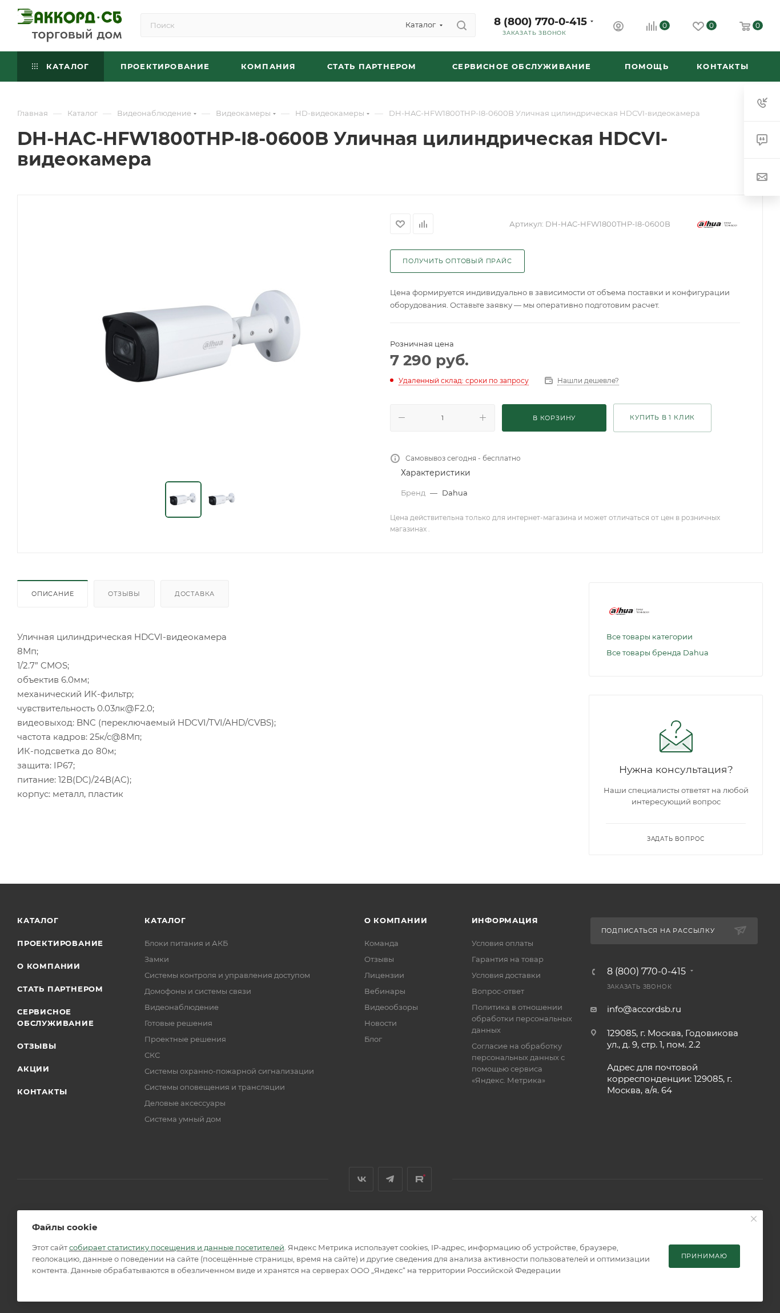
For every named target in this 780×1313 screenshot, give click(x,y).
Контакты (42, 1091)
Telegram (390, 1179)
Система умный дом (182, 1118)
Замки (156, 959)
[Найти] (462, 25)
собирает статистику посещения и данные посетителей (176, 1247)
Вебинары (384, 991)
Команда (381, 943)
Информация (505, 920)
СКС (152, 1055)
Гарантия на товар (508, 959)
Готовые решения (178, 1023)
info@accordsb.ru (644, 1009)
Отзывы (124, 594)
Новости (380, 1023)
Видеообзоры (391, 1007)
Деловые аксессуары (185, 1102)
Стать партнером (60, 988)
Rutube (419, 1179)
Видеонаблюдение (181, 1007)
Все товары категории (649, 636)
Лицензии (384, 975)
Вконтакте (361, 1179)
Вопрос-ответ (498, 991)
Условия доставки (506, 975)
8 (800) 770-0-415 (540, 21)
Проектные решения (185, 1039)
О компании (49, 965)
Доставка (195, 594)
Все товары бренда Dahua (657, 652)
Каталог (38, 920)
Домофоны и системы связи (197, 991)
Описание (52, 594)
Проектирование (60, 943)
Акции (33, 1068)
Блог (373, 1039)
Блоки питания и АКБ (186, 943)
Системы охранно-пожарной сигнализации (229, 1071)
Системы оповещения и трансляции (214, 1087)
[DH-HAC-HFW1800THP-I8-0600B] (203, 339)
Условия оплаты (502, 943)
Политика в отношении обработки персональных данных (522, 1018)
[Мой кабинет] (618, 28)
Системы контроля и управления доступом (227, 975)
